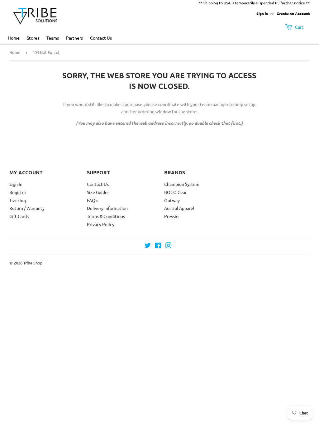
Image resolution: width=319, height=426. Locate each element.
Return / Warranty (27, 208)
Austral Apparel (179, 208)
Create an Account (293, 13)
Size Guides (98, 192)
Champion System (181, 184)
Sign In (15, 184)
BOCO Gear (175, 192)
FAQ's (92, 200)
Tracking (17, 200)
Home (14, 38)
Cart (298, 27)
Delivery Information (107, 208)
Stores (33, 38)
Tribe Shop (33, 262)
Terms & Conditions (106, 216)
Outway (172, 200)
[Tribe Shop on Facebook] (158, 246)
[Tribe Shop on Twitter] (148, 246)
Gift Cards (19, 216)
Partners (74, 38)
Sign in (262, 13)
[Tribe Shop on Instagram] (168, 246)
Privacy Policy (100, 224)
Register (17, 192)
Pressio (171, 216)
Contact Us (101, 38)
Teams (52, 38)
